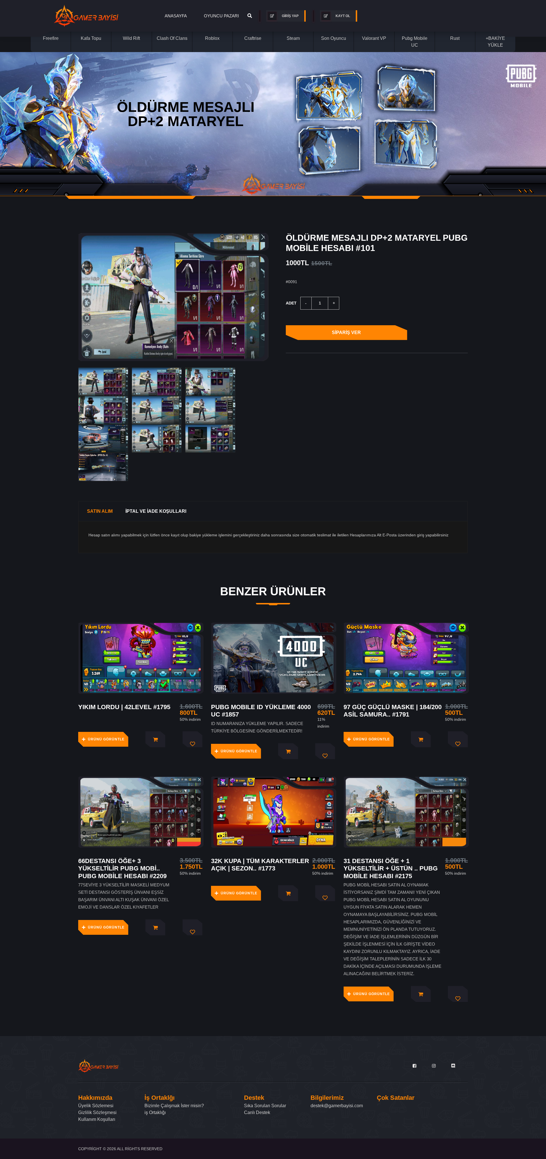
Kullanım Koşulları (96, 1119)
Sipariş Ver (346, 332)
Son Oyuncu (333, 38)
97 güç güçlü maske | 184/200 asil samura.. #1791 (393, 710)
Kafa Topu (91, 38)
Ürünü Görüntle (106, 739)
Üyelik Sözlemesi (95, 1105)
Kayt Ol (342, 16)
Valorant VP (374, 38)
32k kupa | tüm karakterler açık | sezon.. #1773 (260, 864)
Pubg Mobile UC (414, 42)
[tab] (103, 381)
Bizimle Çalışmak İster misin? (174, 1105)
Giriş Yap (290, 16)
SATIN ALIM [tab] (100, 511)
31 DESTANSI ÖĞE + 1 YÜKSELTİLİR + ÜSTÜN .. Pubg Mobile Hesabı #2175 (391, 868)
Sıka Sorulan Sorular (265, 1105)
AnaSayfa (176, 15)
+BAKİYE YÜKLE (495, 42)
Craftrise (252, 38)
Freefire (51, 38)
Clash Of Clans (172, 38)
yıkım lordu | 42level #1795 (124, 707)
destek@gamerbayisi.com (337, 1105)
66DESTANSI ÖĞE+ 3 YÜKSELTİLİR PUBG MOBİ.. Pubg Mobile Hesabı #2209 (122, 868)
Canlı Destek (257, 1112)
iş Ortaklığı (155, 1112)
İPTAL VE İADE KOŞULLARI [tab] (155, 511)
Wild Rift (131, 38)
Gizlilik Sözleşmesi (97, 1112)
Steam (293, 38)
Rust (455, 38)
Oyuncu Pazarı (221, 15)
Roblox (212, 38)
